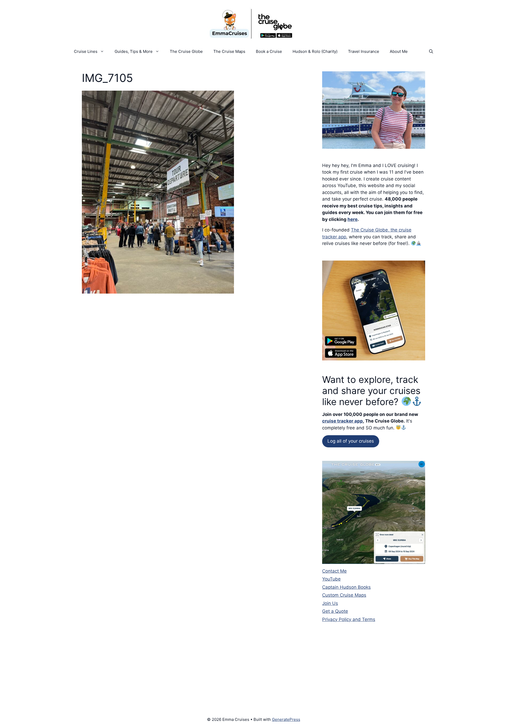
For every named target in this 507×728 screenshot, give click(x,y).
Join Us (330, 603)
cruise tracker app (342, 421)
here (353, 219)
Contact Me (334, 571)
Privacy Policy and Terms (348, 619)
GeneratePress (286, 719)
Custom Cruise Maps (344, 595)
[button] (431, 51)
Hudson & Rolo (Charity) (315, 51)
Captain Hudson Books (346, 587)
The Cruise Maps (229, 51)
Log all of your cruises (350, 441)
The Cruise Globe (186, 51)
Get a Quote (335, 611)
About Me (399, 51)
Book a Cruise (269, 51)
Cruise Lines (85, 51)
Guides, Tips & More (134, 51)
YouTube (331, 579)
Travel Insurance (363, 51)
